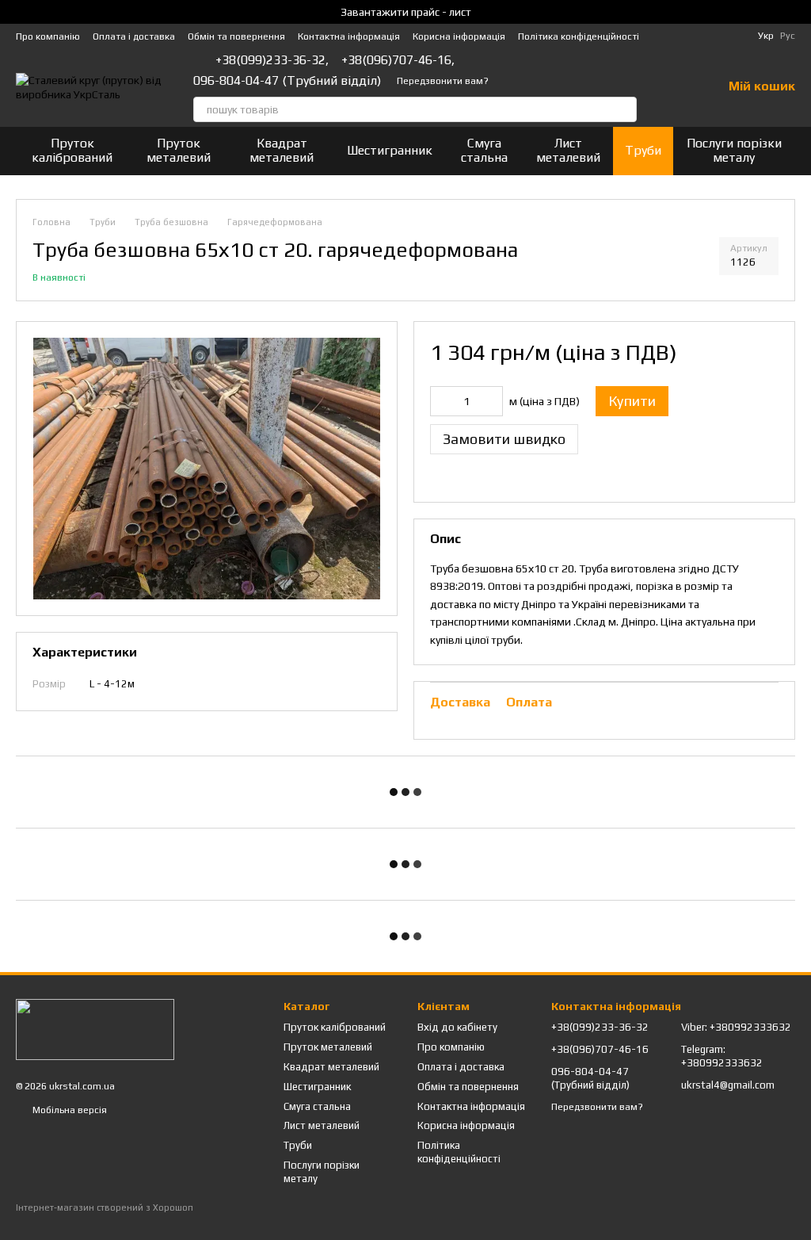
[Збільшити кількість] (491, 401)
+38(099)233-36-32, (272, 60)
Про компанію (48, 36)
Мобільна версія (68, 1110)
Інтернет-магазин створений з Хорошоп (104, 1207)
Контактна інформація (349, 36)
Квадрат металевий (281, 150)
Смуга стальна (484, 150)
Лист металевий (568, 150)
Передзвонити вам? (443, 80)
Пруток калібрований (72, 150)
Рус (787, 35)
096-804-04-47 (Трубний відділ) (287, 81)
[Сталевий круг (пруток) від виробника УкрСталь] (95, 1028)
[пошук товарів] (624, 109)
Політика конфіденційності (578, 36)
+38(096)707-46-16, (398, 60)
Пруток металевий (179, 150)
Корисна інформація (459, 36)
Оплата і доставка (134, 36)
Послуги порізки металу (734, 150)
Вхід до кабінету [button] (457, 1027)
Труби (643, 150)
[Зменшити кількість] (442, 401)
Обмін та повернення (236, 36)
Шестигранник (389, 150)
